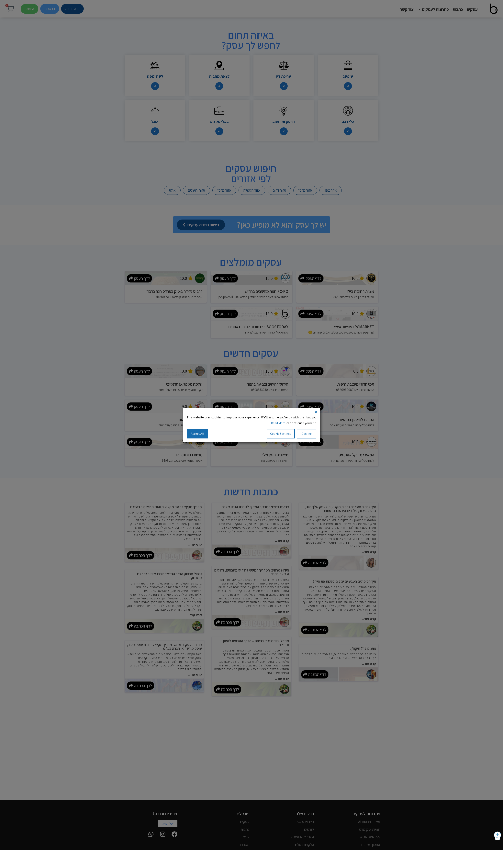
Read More (278, 423)
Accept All (197, 433)
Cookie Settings (280, 433)
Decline (307, 433)
